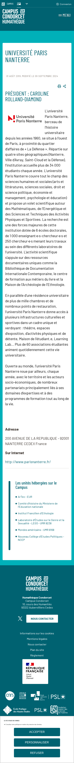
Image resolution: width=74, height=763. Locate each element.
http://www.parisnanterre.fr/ (28, 462)
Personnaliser (37, 742)
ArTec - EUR (25, 496)
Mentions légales (37, 638)
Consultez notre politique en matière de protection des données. (24, 724)
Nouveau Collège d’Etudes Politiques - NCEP (41, 538)
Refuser (37, 752)
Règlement (37, 655)
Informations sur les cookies (37, 633)
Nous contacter (42, 618)
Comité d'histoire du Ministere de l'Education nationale (38, 505)
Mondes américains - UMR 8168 (36, 529)
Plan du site (37, 649)
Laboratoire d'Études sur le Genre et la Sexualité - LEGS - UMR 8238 (41, 521)
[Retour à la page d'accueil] (14, 17)
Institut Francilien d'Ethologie (36, 513)
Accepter (37, 731)
